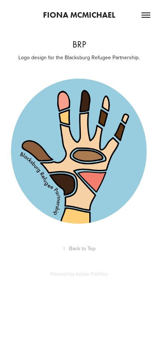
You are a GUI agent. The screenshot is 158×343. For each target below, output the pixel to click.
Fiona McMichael (79, 15)
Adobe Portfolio (92, 273)
